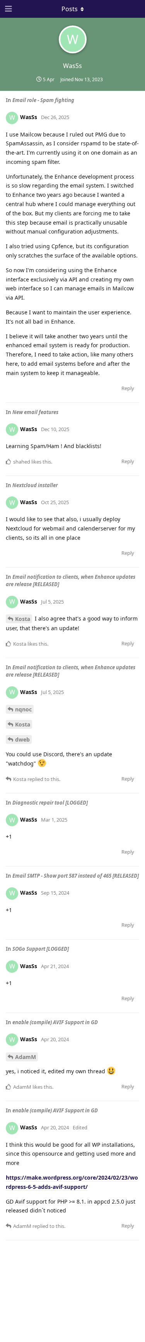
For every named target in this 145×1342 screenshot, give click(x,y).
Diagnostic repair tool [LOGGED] (50, 802)
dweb (22, 739)
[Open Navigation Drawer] (7, 9)
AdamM (25, 1057)
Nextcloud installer (35, 485)
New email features (35, 412)
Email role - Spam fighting (43, 100)
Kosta (22, 618)
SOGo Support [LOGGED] (40, 948)
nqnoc (23, 709)
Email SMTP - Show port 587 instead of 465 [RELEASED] (75, 875)
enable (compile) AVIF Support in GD (55, 1022)
